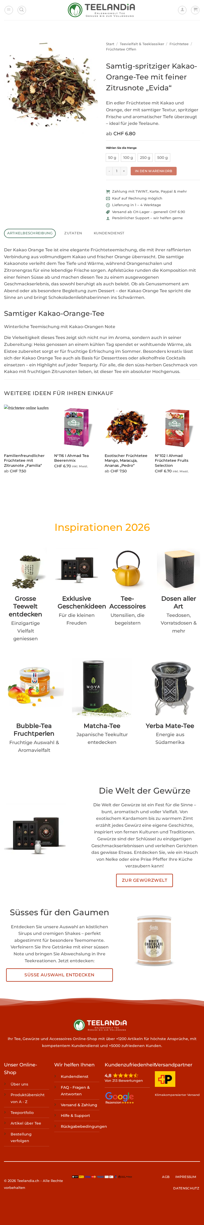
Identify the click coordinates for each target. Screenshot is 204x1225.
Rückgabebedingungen (84, 1126)
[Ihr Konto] (182, 10)
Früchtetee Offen (121, 49)
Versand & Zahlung (79, 1105)
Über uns (19, 1084)
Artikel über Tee (26, 1123)
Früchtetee (179, 44)
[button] (9, 10)
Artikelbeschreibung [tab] (30, 233)
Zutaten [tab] (73, 233)
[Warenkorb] (195, 10)
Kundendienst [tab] (109, 233)
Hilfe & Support (75, 1115)
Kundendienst (74, 1076)
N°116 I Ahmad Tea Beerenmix (71, 458)
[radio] (112, 158)
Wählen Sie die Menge (121, 148)
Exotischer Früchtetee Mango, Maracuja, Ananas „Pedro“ (126, 460)
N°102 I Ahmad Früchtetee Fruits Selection (171, 460)
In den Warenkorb (153, 171)
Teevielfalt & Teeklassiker (142, 44)
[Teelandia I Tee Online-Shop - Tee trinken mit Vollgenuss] (102, 10)
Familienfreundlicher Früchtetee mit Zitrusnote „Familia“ (24, 460)
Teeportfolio (22, 1112)
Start (110, 44)
